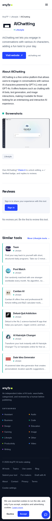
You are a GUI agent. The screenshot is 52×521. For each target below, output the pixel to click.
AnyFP (5, 17)
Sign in (11, 207)
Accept (23, 514)
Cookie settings (9, 488)
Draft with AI (40, 475)
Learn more (17, 507)
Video (33, 443)
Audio (33, 414)
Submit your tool (9, 475)
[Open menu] (46, 4)
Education (35, 426)
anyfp (6, 5)
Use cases (27, 468)
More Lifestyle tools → (38, 238)
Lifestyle (14, 17)
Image (34, 432)
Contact (14, 481)
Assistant (8, 414)
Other (33, 437)
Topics (16, 468)
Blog (37, 468)
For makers (26, 475)
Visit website (14, 55)
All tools (5, 468)
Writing (7, 449)
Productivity (9, 443)
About (5, 481)
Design (7, 426)
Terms (34, 481)
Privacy (25, 481)
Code (33, 420)
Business (8, 420)
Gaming (8, 432)
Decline (10, 514)
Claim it (22, 170)
